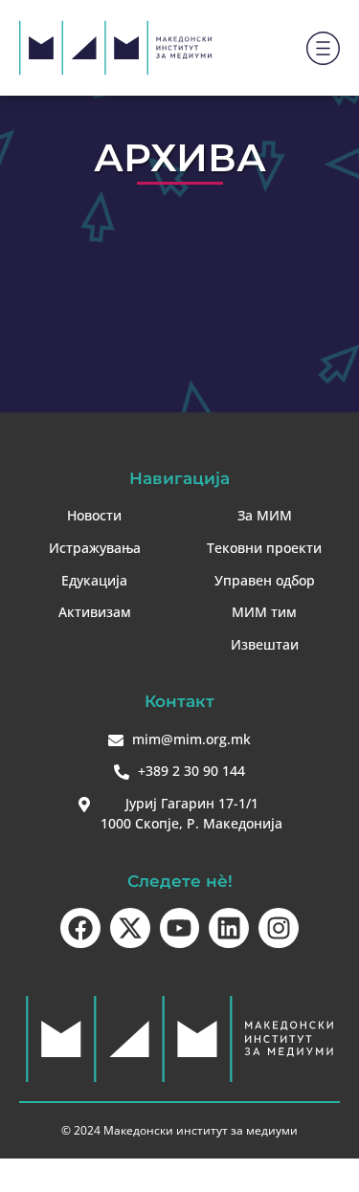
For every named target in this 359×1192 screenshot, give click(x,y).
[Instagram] (278, 928)
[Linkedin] (229, 928)
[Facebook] (80, 928)
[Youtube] (180, 928)
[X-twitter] (130, 928)
